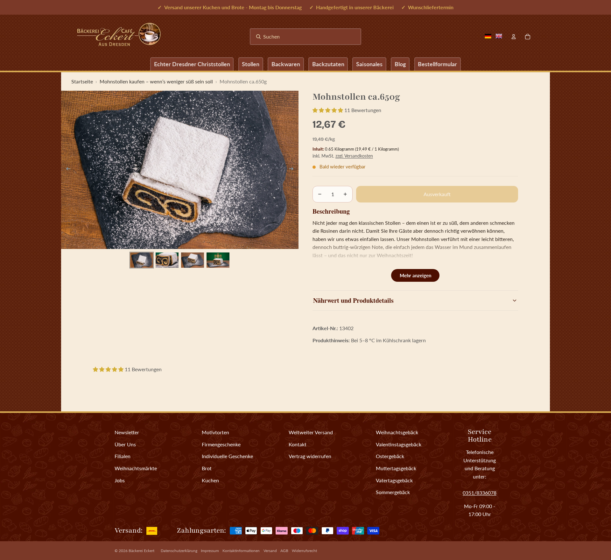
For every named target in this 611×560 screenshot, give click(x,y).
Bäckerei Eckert (141, 550)
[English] (498, 36)
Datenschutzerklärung (179, 550)
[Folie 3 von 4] (192, 260)
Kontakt (297, 444)
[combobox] (305, 36)
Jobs (120, 480)
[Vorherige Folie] (66, 170)
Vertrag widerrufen (310, 456)
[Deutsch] (488, 36)
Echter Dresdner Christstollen (192, 63)
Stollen (250, 63)
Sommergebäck (393, 492)
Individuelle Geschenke (227, 456)
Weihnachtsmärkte (136, 468)
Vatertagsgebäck (394, 480)
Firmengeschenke (221, 444)
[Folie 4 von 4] (218, 260)
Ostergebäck (390, 456)
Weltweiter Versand (311, 432)
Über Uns (125, 444)
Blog (400, 63)
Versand (270, 550)
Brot (207, 468)
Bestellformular (437, 63)
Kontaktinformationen (241, 550)
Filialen (122, 456)
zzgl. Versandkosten (354, 156)
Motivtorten (215, 432)
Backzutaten (328, 63)
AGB (284, 550)
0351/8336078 (479, 493)
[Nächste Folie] (293, 170)
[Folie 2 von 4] (167, 260)
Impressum (210, 550)
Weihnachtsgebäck (397, 432)
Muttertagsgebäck (396, 468)
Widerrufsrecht (304, 550)
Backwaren (285, 63)
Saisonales (369, 63)
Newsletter (127, 432)
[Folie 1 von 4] (141, 260)
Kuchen (210, 480)
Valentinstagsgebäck (398, 444)
